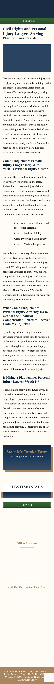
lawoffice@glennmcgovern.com (28, 572)
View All (27, 505)
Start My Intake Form (27, 451)
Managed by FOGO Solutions (19, 677)
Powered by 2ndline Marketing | (35, 674)
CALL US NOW (30, 21)
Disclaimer (39, 677)
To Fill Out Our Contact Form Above (27, 587)
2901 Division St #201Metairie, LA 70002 (23, 555)
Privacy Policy (30, 680)
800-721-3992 (23, 431)
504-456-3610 (18, 564)
